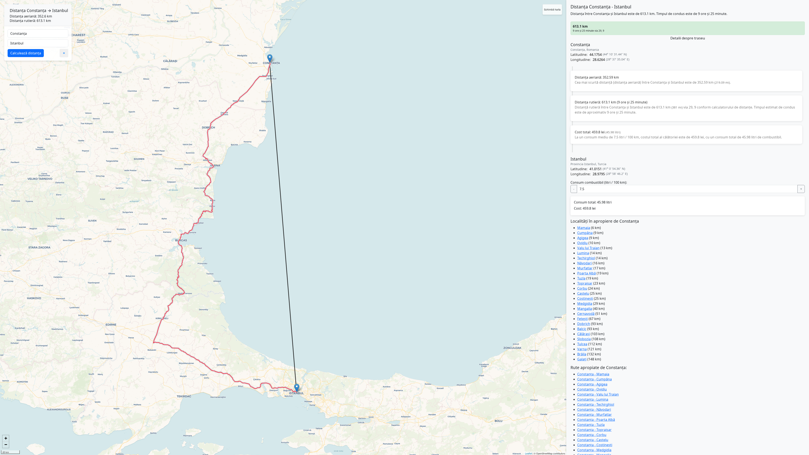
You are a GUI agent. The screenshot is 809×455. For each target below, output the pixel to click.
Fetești (582, 318)
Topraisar (584, 283)
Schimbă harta (552, 9)
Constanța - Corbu (591, 434)
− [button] (5, 444)
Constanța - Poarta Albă (596, 419)
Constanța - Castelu (592, 440)
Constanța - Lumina (592, 399)
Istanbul (60, 10)
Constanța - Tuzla (591, 424)
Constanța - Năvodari (594, 409)
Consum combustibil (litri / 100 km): (599, 182)
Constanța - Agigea (592, 384)
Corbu (582, 288)
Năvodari (584, 263)
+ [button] (5, 438)
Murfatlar (585, 268)
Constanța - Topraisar (594, 429)
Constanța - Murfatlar (594, 414)
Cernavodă (586, 313)
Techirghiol (586, 258)
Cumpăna (585, 232)
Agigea (582, 238)
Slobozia (584, 339)
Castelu (583, 293)
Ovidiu (582, 243)
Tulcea (582, 344)
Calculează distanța (25, 53)
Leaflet (528, 453)
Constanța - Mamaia (593, 374)
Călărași (583, 334)
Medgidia (584, 303)
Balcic (581, 329)
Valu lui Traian (588, 248)
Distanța (18, 10)
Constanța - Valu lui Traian (598, 394)
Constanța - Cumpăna (594, 379)
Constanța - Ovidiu (592, 389)
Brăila (581, 354)
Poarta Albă (586, 273)
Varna (582, 349)
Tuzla (581, 278)
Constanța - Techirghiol (595, 404)
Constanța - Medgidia (594, 450)
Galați (582, 359)
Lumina (583, 253)
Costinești (585, 298)
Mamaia (583, 227)
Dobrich (583, 323)
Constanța (36, 10)
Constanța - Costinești (594, 445)
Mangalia (584, 308)
